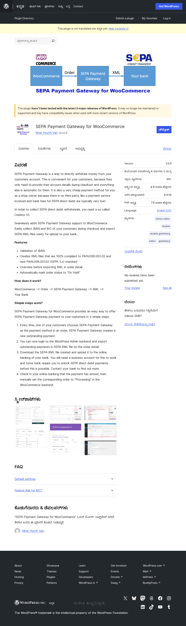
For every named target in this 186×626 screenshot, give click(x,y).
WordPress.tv (88, 582)
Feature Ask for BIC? (28, 490)
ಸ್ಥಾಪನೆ (63, 148)
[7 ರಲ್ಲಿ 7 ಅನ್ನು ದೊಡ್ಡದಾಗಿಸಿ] (112, 445)
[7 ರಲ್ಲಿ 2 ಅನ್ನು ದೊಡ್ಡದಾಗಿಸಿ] (42, 432)
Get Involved (118, 565)
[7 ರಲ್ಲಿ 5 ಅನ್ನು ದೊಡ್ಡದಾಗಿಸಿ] (112, 410)
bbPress (149, 577)
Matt (147, 571)
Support (84, 571)
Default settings (25, 479)
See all (167, 288)
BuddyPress (152, 582)
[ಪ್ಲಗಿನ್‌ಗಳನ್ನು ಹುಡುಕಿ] (53, 40)
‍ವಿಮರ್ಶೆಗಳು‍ (44, 148)
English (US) (164, 210)
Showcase (53, 565)
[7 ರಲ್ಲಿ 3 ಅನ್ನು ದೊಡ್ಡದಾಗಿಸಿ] (76, 410)
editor (152, 241)
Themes (51, 571)
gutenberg (164, 241)
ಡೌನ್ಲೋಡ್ (164, 129)
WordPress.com (154, 565)
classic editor (162, 218)
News (18, 571)
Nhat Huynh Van (47, 133)
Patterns (52, 582)
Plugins (51, 577)
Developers (86, 577)
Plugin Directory (24, 18)
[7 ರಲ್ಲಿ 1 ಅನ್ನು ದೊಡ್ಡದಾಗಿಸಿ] (42, 410)
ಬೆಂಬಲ (167, 148)
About (18, 565)
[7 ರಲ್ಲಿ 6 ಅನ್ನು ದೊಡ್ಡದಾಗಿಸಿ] (112, 428)
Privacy (19, 582)
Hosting (19, 577)
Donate (117, 577)
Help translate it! (118, 28)
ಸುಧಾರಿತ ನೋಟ (133, 251)
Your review (132, 288)
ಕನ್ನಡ (51, 603)
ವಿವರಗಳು (23, 148)
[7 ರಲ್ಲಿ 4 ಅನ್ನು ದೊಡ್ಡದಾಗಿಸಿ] (76, 428)
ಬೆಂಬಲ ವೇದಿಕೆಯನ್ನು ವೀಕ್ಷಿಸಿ (139, 324)
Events (115, 571)
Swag (116, 582)
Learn (82, 565)
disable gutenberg (160, 233)
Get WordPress (169, 6)
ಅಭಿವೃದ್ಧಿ (80, 148)
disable (166, 226)
